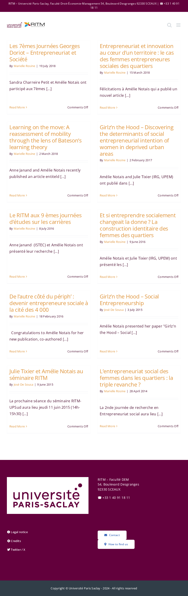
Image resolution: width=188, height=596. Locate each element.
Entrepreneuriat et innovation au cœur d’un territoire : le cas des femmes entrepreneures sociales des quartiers (137, 55)
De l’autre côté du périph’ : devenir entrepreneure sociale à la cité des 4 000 (48, 303)
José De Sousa (114, 310)
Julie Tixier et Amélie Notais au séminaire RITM (46, 374)
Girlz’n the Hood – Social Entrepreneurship (129, 300)
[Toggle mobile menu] (178, 25)
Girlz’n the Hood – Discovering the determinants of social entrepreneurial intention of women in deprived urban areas (136, 140)
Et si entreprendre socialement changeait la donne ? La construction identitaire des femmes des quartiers (138, 225)
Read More (17, 107)
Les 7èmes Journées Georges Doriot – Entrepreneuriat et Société (44, 52)
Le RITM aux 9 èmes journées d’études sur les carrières (45, 218)
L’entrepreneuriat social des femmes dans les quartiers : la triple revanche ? (136, 377)
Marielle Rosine (24, 66)
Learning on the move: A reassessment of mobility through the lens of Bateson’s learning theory (45, 136)
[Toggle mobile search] (169, 25)
